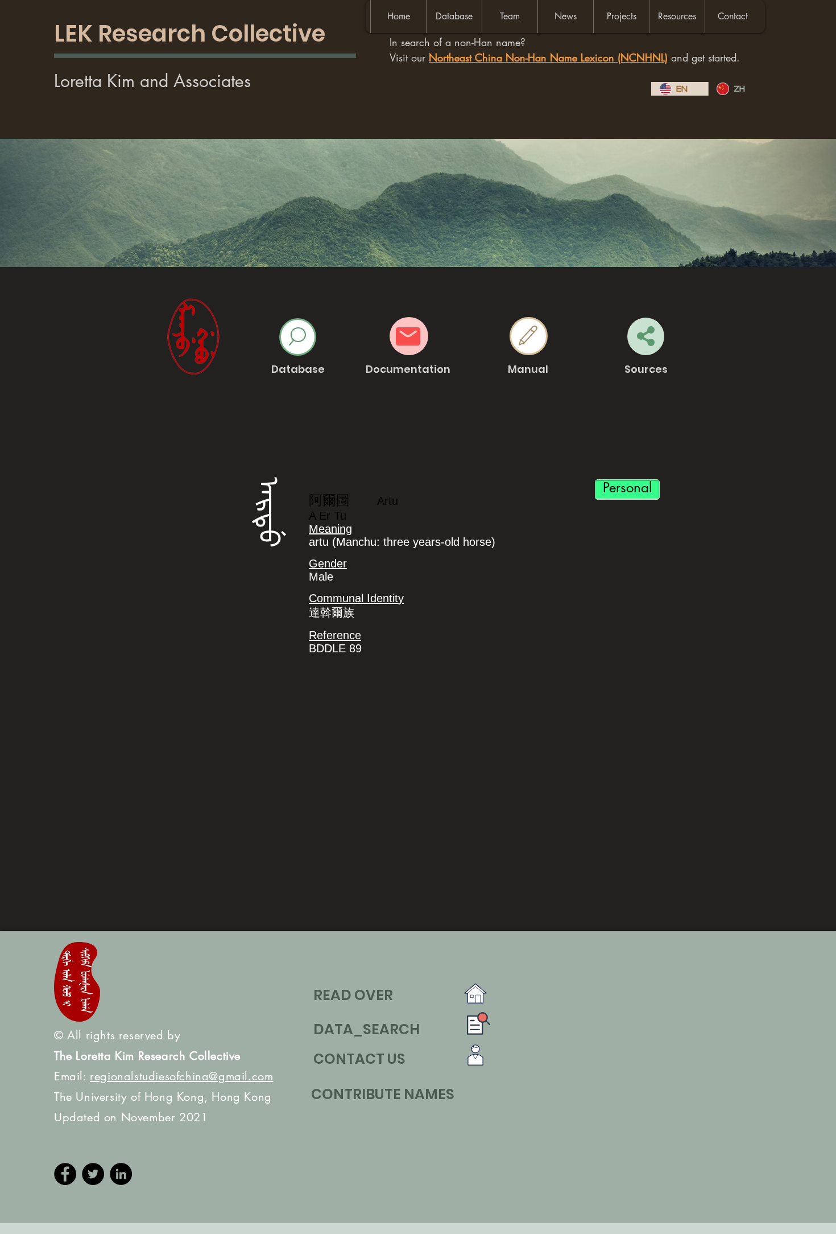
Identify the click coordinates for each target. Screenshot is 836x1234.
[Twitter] (93, 1174)
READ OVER (353, 995)
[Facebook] (65, 1174)
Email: (163, 1076)
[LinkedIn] (121, 1174)
